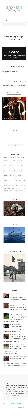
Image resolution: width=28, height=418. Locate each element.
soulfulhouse (13, 190)
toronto (20, 175)
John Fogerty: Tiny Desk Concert (17, 334)
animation (11, 173)
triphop (20, 190)
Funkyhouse (7, 188)
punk (5, 167)
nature (5, 170)
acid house (6, 178)
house (22, 157)
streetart (19, 160)
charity (16, 185)
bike (14, 165)
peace (12, 180)
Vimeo (22, 165)
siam (24, 162)
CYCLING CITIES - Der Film (16, 314)
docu (5, 160)
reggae (13, 160)
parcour (17, 173)
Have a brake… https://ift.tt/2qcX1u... (11, 117)
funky (10, 170)
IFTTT (5, 72)
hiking (22, 183)
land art (23, 188)
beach (5, 175)
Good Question (13, 293)
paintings (6, 180)
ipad (11, 183)
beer (10, 175)
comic (14, 167)
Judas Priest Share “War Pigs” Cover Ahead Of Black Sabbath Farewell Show (18, 358)
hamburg (22, 178)
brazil (24, 167)
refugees (6, 190)
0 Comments (5, 81)
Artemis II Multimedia (15, 324)
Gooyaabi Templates (15, 405)
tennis (5, 185)
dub (18, 165)
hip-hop (21, 170)
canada (17, 188)
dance (10, 167)
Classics (11, 185)
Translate (20, 147)
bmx (17, 178)
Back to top (21, 407)
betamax (6, 157)
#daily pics (22, 185)
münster (6, 165)
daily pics (14, 32)
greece (15, 170)
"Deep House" (18, 180)
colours (6, 183)
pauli (5, 173)
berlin (19, 167)
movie (19, 162)
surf (22, 173)
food (24, 180)
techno (6, 162)
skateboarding (13, 162)
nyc (11, 165)
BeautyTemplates (17, 403)
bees (13, 188)
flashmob (16, 183)
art (9, 160)
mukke (17, 157)
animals (13, 178)
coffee (14, 175)
